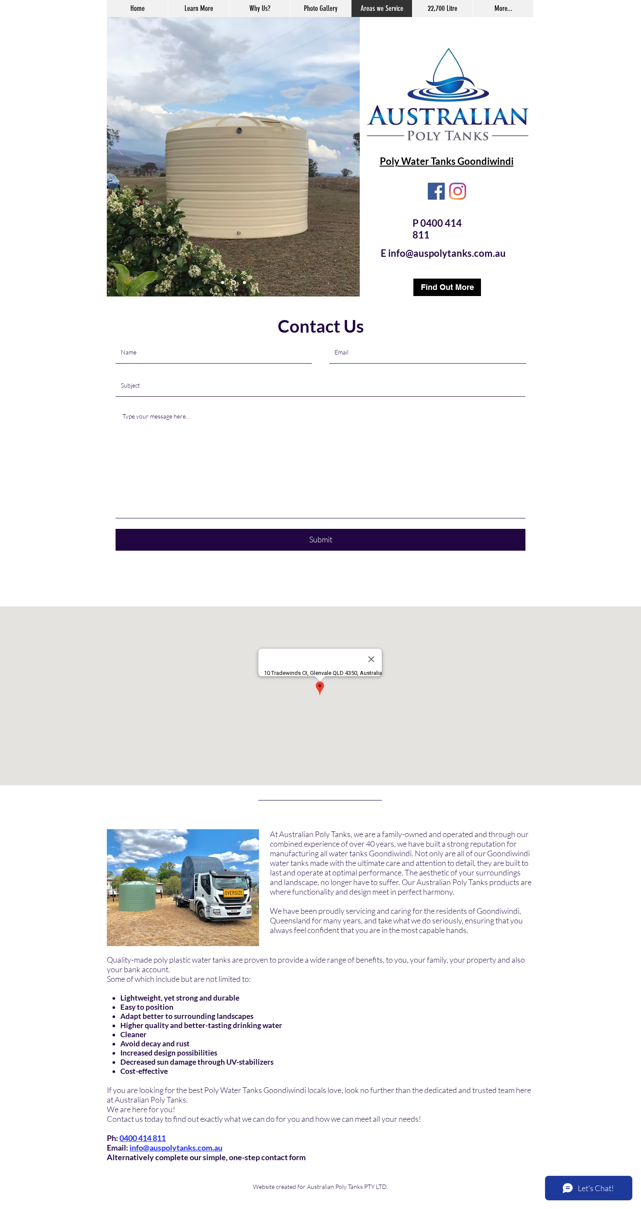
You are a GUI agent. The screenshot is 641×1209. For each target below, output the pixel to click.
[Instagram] (457, 191)
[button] (198, 8)
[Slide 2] (233, 282)
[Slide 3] (244, 282)
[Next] (347, 148)
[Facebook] (436, 191)
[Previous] (119, 148)
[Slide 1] (222, 282)
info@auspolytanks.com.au (447, 253)
